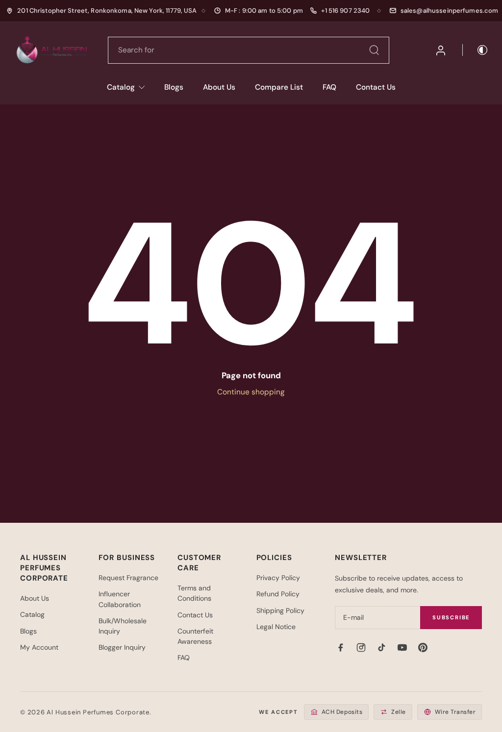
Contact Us (376, 87)
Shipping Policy (280, 610)
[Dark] (475, 50)
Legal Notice (276, 626)
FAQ (329, 87)
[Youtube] (402, 647)
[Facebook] (340, 647)
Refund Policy (278, 593)
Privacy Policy (278, 577)
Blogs (173, 87)
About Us (219, 87)
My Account (39, 647)
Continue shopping (251, 392)
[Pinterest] (422, 647)
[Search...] (374, 50)
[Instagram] (360, 647)
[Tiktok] (381, 647)
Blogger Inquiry (122, 647)
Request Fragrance (128, 577)
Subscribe (451, 617)
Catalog (121, 87)
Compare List (279, 87)
